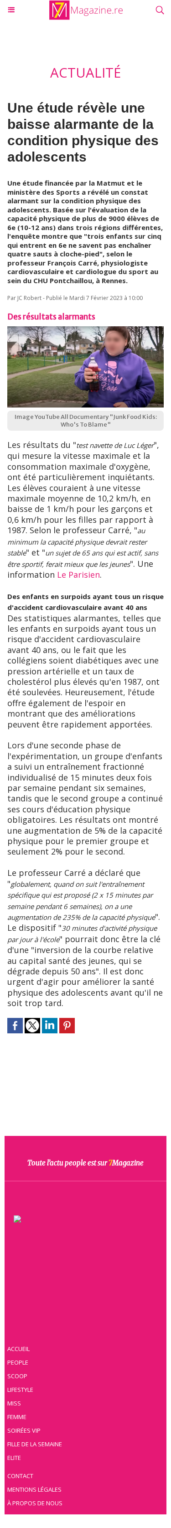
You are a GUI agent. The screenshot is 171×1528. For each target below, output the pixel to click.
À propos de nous (34, 1503)
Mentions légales (34, 1489)
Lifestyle (20, 1390)
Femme (16, 1417)
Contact (20, 1476)
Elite (14, 1458)
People (17, 1362)
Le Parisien (78, 574)
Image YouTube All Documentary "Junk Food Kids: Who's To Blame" (86, 420)
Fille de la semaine (34, 1444)
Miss (14, 1403)
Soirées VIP (24, 1430)
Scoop (17, 1376)
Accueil (18, 1349)
